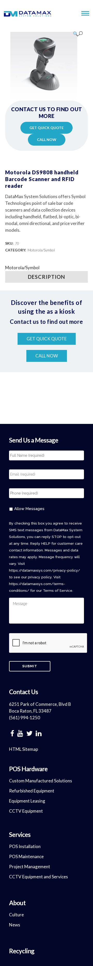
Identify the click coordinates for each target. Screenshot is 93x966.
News (14, 924)
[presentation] (48, 643)
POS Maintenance (26, 856)
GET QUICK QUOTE (46, 127)
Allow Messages (29, 508)
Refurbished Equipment (31, 790)
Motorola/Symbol (41, 250)
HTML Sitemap (23, 749)
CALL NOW (46, 139)
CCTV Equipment (26, 811)
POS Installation (25, 846)
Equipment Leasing (27, 801)
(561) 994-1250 (24, 717)
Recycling (21, 951)
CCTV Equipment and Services (38, 876)
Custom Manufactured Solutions (40, 780)
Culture (16, 914)
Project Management (29, 866)
